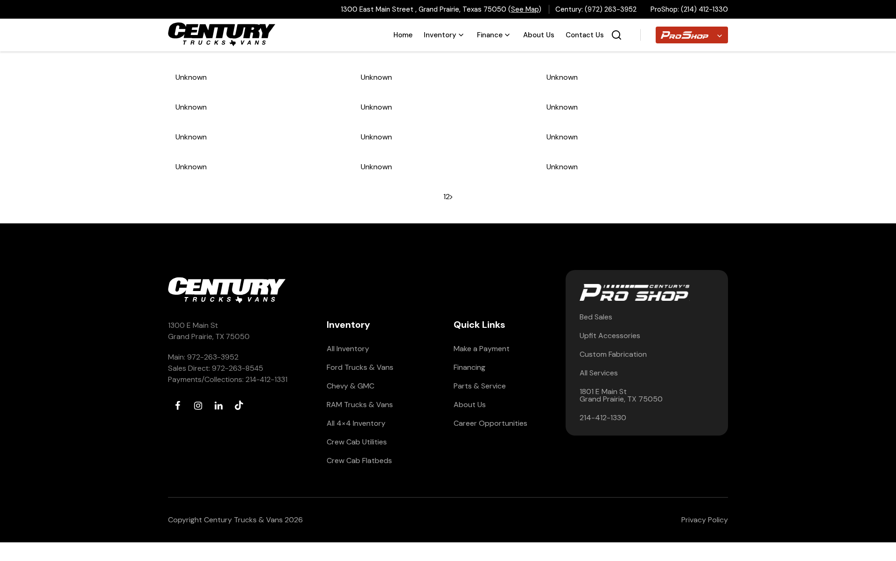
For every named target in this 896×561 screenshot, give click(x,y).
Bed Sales (596, 317)
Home (403, 35)
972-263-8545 (237, 368)
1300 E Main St (193, 325)
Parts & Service (480, 386)
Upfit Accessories (610, 335)
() (524, 9)
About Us (538, 35)
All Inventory (348, 349)
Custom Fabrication (613, 354)
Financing (469, 367)
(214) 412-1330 (704, 9)
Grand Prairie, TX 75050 (209, 336)
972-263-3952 (212, 357)
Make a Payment (482, 349)
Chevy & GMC (350, 386)
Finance (490, 35)
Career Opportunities (490, 423)
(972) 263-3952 (611, 9)
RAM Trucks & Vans (360, 405)
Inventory (440, 35)
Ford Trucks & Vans (360, 367)
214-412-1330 (603, 418)
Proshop (670, 32)
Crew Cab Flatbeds (359, 460)
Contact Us (585, 35)
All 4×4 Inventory (356, 423)
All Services (599, 373)
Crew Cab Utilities (357, 442)
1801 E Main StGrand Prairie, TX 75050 (621, 395)
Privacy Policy (704, 520)
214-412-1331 (266, 379)
